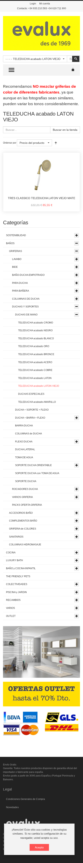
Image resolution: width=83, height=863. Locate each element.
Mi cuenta (44, 3)
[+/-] (56, 143)
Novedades (12, 807)
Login (33, 3)
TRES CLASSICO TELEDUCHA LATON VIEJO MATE (41, 198)
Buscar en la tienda (65, 129)
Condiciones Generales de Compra (25, 799)
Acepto (39, 847)
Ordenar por (9, 142)
